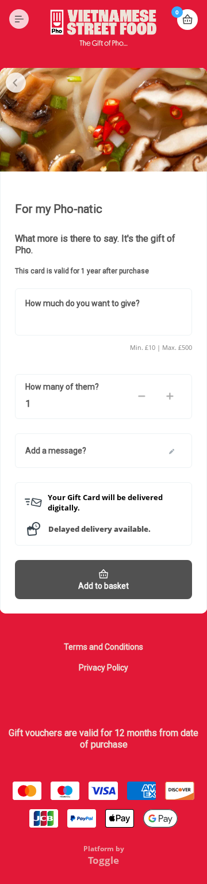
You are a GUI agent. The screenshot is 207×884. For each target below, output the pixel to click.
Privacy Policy (103, 667)
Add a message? (55, 450)
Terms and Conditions (103, 646)
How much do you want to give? (82, 303)
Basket (187, 19)
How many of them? (62, 386)
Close (16, 83)
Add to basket (103, 585)
